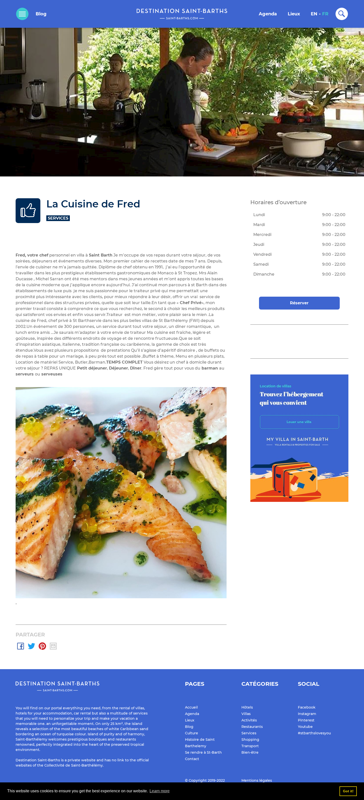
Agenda (268, 14)
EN (314, 14)
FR (325, 14)
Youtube (305, 726)
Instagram (307, 714)
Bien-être (250, 752)
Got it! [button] (348, 791)
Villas (246, 714)
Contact (192, 759)
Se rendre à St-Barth (203, 752)
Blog (41, 14)
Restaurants (252, 726)
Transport (250, 746)
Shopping (250, 739)
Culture (191, 733)
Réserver (299, 303)
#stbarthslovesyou (314, 733)
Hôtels (247, 707)
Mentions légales (256, 780)
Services (248, 733)
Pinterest (306, 720)
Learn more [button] (160, 791)
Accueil (191, 707)
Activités (249, 720)
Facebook (306, 707)
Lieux (294, 14)
